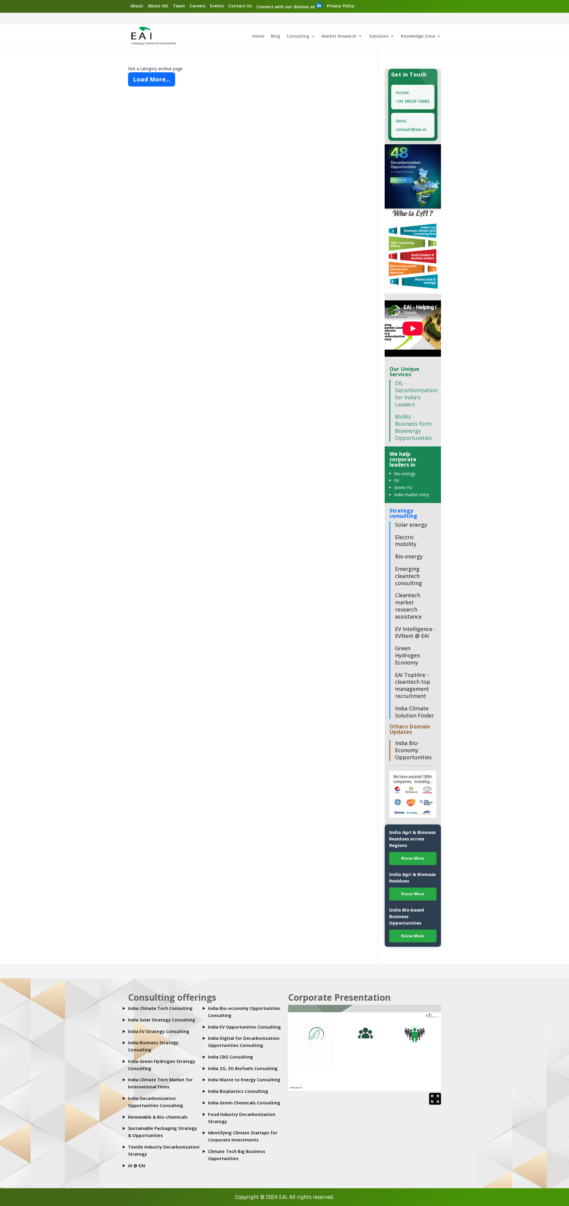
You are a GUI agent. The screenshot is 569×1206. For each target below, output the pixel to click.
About (136, 6)
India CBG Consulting (230, 1057)
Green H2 (403, 487)
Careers (197, 6)
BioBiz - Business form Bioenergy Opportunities (413, 427)
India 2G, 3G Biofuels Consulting (243, 1068)
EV (396, 480)
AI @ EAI (136, 1165)
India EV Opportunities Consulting (244, 1027)
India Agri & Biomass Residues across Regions (412, 838)
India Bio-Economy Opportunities (413, 750)
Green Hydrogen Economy (407, 655)
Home (258, 36)
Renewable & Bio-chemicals (158, 1117)
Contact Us (240, 6)
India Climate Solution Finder (414, 712)
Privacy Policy (340, 6)
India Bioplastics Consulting (238, 1091)
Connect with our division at (286, 6)
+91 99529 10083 (412, 101)
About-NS (158, 6)
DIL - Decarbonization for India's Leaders (416, 393)
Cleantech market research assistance (408, 606)
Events (217, 6)
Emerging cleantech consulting (408, 576)
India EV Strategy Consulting (158, 1031)
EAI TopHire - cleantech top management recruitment (412, 685)
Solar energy (411, 524)
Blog (275, 36)
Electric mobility (405, 541)
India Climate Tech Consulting (160, 1008)
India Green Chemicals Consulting (244, 1103)
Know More (412, 858)
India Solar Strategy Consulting (161, 1020)
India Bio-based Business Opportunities (406, 916)
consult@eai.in (411, 129)
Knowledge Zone (418, 36)
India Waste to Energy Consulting (244, 1079)
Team (179, 6)
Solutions (379, 36)
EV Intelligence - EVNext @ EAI (415, 632)
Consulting (298, 36)
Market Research (339, 36)
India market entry (411, 494)
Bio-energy (404, 473)
